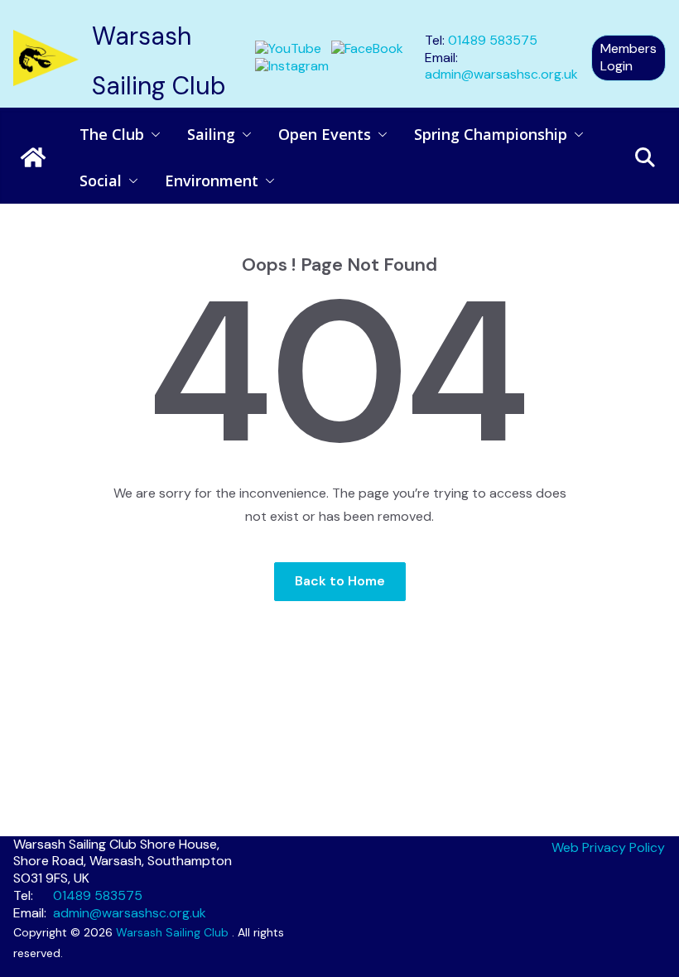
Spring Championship (490, 134)
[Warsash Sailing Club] (33, 157)
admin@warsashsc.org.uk (501, 74)
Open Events (324, 134)
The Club (111, 134)
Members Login (628, 57)
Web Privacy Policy (608, 847)
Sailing (211, 134)
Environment (211, 180)
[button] (152, 134)
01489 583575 (492, 40)
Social (100, 180)
